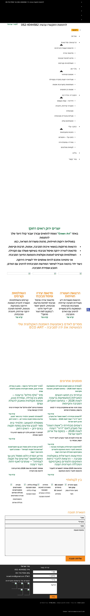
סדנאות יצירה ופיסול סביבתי (44, 294)
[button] (81, 194)
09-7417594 (9, 2)
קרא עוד (70, 317)
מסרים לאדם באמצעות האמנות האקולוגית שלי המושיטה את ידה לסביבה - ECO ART (50, 325)
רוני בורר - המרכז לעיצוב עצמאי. (66, 603)
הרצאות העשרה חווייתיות (70, 294)
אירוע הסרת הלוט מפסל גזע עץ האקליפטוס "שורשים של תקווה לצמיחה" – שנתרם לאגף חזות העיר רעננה (25, 460)
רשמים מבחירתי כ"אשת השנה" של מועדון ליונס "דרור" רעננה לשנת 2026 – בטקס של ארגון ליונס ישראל (64, 430)
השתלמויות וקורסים (19, 294)
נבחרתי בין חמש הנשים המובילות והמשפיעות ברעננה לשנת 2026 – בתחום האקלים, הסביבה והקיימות (64, 399)
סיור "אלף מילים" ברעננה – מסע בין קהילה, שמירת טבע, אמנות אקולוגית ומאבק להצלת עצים (26, 399)
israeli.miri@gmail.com (15, 576)
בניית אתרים (44, 603)
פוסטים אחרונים (71, 381)
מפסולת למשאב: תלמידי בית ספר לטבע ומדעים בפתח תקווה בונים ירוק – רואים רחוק (25, 425)
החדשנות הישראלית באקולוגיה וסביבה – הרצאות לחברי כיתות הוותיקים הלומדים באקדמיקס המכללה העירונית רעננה (64, 460)
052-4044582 (22, 2)
